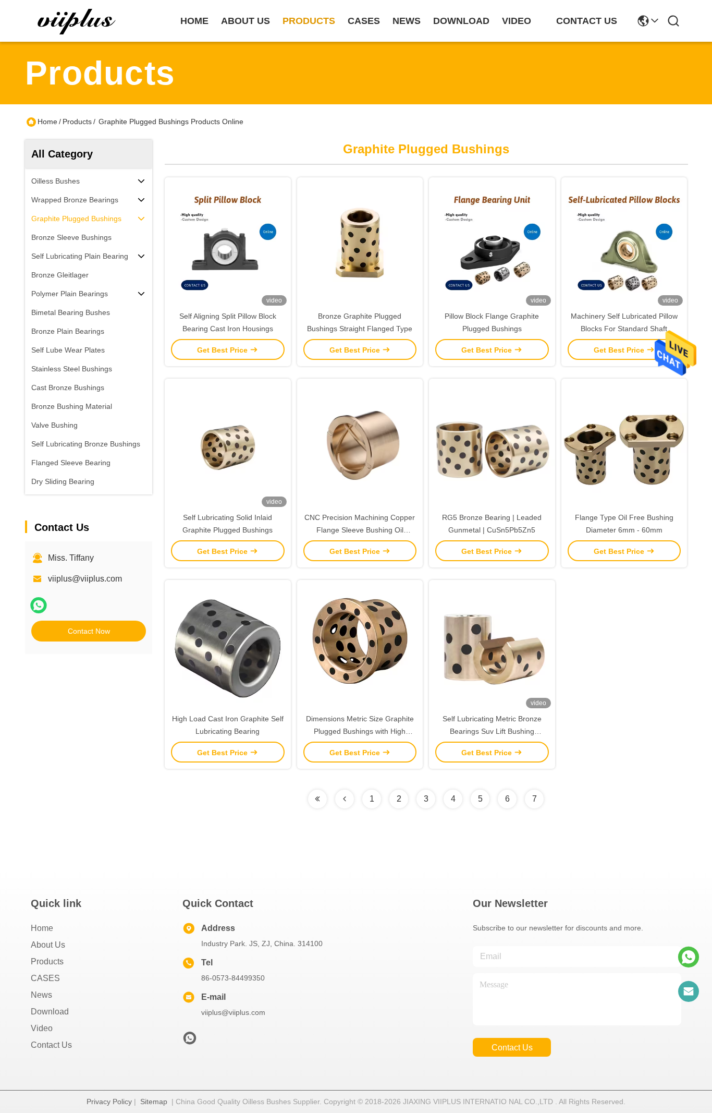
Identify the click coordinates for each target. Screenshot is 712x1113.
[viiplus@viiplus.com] (689, 991)
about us (245, 21)
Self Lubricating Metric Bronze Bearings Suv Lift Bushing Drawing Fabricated (492, 731)
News (41, 994)
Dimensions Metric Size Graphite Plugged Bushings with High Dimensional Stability (360, 731)
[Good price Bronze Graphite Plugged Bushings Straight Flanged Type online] (360, 243)
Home (194, 21)
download (461, 21)
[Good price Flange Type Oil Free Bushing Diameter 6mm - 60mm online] (624, 445)
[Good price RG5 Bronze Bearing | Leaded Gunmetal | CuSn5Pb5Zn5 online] (492, 445)
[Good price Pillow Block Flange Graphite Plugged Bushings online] (492, 243)
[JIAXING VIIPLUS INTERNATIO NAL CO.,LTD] (77, 21)
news (406, 21)
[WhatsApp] (38, 605)
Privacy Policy (109, 1101)
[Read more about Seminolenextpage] (317, 799)
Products (77, 121)
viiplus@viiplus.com (85, 578)
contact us (586, 21)
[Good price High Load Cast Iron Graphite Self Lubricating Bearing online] (228, 646)
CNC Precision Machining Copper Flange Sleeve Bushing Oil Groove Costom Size (359, 530)
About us (48, 944)
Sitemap (153, 1101)
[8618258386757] (689, 957)
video (516, 21)
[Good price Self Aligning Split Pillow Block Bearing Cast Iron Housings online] (228, 243)
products (309, 21)
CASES (45, 978)
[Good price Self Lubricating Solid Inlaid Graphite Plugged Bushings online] (228, 445)
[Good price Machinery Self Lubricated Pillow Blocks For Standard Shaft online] (624, 243)
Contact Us (51, 1045)
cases (364, 21)
